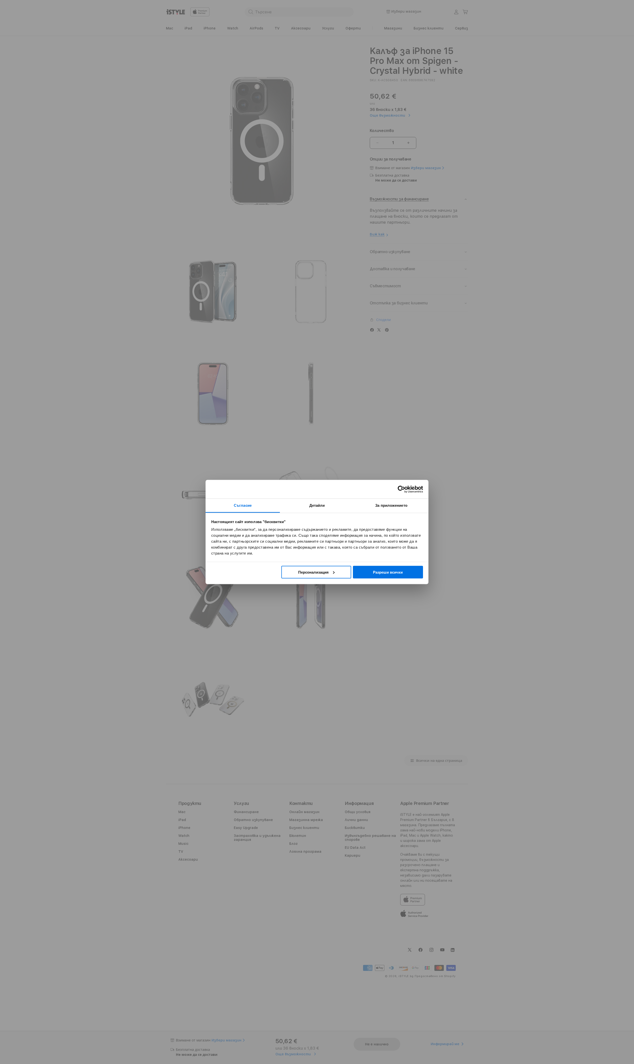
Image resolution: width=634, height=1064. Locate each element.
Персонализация (313, 572)
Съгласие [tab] (243, 505)
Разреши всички (388, 572)
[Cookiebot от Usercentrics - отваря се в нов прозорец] (401, 489)
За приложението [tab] (391, 505)
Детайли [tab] (317, 505)
